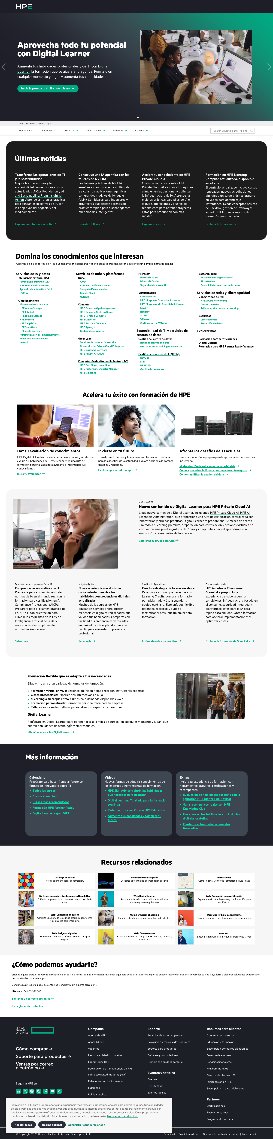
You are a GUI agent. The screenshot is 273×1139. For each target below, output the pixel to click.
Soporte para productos (41, 1056)
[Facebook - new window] (45, 1091)
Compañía (96, 1029)
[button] (4, 67)
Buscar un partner (217, 1112)
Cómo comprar (32, 1049)
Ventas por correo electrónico (34, 1066)
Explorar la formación (219, 224)
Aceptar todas (23, 1124)
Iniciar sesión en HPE (219, 1081)
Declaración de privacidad (122, 1116)
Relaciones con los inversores (106, 1081)
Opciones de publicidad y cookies (221, 1134)
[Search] (252, 131)
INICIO (21, 124)
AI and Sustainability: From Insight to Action (39, 195)
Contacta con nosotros (221, 1035)
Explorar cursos (151, 224)
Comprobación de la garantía (165, 1061)
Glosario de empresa (219, 1055)
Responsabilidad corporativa (105, 1055)
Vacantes (93, 1048)
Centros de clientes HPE (221, 1075)
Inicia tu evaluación (29, 473)
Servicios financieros (219, 1061)
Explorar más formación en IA (33, 224)
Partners (213, 1099)
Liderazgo (94, 1087)
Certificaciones (216, 1105)
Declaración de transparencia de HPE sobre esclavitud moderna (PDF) (110, 1071)
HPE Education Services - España (39, 124)
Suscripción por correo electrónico (228, 1048)
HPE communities (217, 1068)
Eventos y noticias (161, 1073)
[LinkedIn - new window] (18, 1091)
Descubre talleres (89, 224)
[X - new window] (25, 1091)
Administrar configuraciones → (86, 1124)
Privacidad (169, 1134)
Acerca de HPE (97, 1035)
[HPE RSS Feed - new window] (59, 1091)
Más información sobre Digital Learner (49, 732)
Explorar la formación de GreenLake (228, 641)
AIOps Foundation (45, 191)
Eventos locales (157, 1092)
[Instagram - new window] (31, 1091)
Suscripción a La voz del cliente (225, 1088)
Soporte (154, 1029)
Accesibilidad (96, 1042)
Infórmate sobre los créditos (159, 641)
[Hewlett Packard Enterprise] (24, 6)
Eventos (152, 1079)
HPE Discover (155, 1085)
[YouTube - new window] (52, 1091)
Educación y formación (220, 1042)
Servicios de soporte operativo (166, 1035)
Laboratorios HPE (98, 1061)
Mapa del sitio (249, 1134)
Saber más (21, 641)
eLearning (38, 699)
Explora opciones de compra (115, 470)
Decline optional (52, 1124)
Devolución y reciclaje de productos (169, 1042)
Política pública (97, 1094)
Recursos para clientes (224, 1029)
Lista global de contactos (27, 1006)
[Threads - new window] (38, 1091)
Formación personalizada (48, 703)
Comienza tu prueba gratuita (157, 540)
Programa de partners (220, 1119)
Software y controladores (163, 1055)
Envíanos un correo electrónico (31, 998)
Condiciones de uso (189, 1134)
